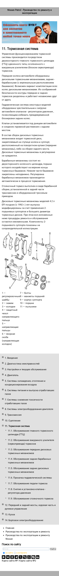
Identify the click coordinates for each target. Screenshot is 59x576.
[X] (20, 557)
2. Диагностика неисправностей (22, 363)
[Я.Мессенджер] (3, 557)
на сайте (9, 553)
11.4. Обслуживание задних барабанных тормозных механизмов (29, 461)
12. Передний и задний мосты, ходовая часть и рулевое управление (30, 507)
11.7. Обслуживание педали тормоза (27, 483)
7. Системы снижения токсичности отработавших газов (24, 401)
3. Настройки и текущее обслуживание (25, 369)
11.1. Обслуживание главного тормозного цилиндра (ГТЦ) (30, 432)
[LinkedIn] (37, 557)
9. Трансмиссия (13, 415)
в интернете (21, 553)
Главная (10, 528)
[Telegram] (16, 557)
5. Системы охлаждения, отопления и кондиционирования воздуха (25, 383)
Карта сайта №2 (27, 560)
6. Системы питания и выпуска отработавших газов (29, 392)
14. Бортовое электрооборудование (24, 520)
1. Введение (11, 358)
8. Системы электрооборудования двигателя (29, 409)
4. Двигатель (11, 375)
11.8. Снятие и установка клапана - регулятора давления (26, 491)
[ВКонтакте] (8, 557)
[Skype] (33, 557)
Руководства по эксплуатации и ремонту (28, 531)
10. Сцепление (12, 420)
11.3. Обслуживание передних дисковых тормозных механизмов (29, 451)
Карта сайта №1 (10, 560)
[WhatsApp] (29, 557)
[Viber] (25, 557)
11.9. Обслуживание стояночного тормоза (30, 498)
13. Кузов (10, 514)
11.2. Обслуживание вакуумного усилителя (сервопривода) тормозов (31, 442)
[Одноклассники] (12, 557)
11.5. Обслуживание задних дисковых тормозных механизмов (28, 470)
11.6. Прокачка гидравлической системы (30, 477)
